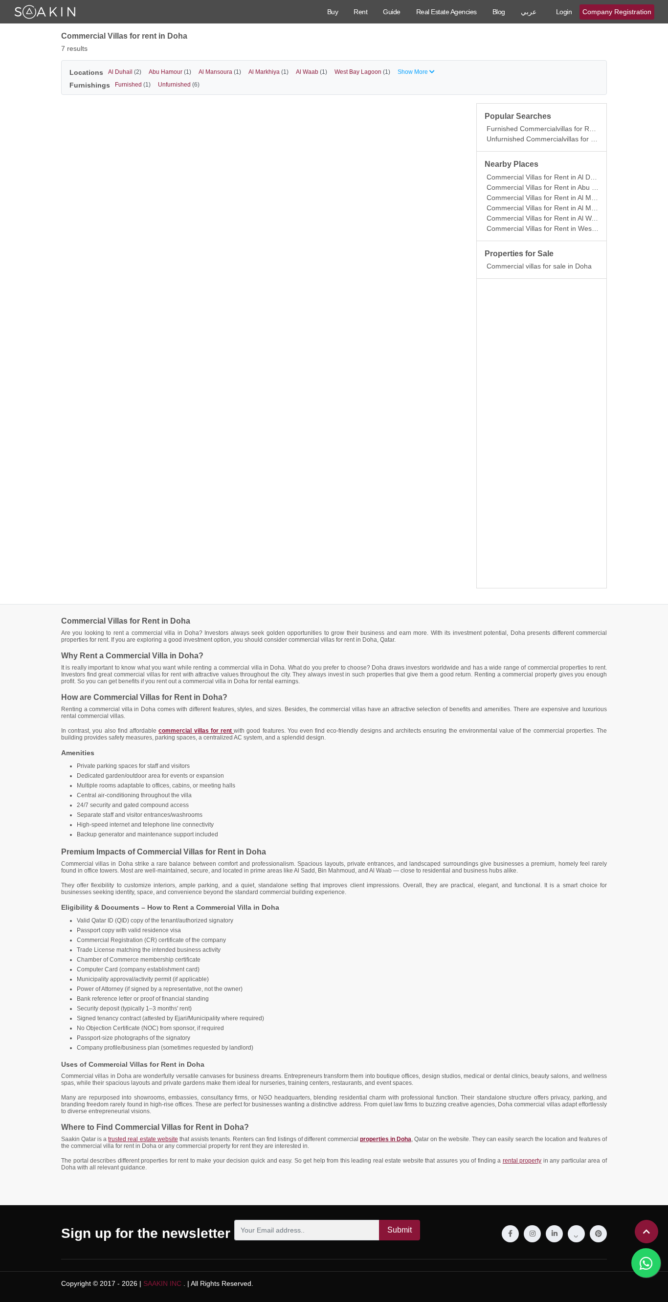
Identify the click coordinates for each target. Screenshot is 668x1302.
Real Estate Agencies (446, 12)
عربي (528, 12)
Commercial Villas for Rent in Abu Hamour (552, 187)
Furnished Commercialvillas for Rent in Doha (556, 129)
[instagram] (532, 1233)
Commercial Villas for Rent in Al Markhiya (550, 208)
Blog (498, 12)
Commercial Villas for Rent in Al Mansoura (552, 198)
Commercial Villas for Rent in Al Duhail (546, 177)
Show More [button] (413, 71)
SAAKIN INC (162, 1283)
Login (564, 12)
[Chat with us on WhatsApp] (646, 1263)
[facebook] (510, 1233)
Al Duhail (124, 71)
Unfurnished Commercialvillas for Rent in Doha (559, 139)
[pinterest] (598, 1233)
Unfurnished (179, 84)
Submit (399, 1230)
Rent (360, 12)
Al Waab (311, 71)
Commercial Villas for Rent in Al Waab (545, 218)
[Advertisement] (542, 433)
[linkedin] (554, 1233)
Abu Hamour (170, 71)
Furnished (133, 84)
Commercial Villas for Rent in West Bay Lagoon (560, 228)
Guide (392, 12)
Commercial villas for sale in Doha (539, 266)
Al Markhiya (268, 71)
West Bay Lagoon (362, 71)
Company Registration (616, 12)
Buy (332, 12)
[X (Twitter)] (576, 1233)
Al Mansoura (220, 71)
